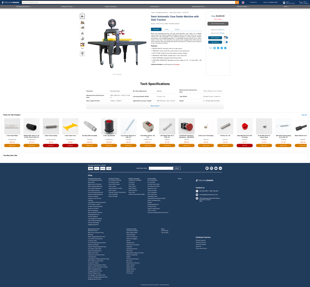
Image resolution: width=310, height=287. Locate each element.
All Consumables (152, 180)
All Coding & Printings (115, 180)
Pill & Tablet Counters (94, 204)
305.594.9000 (203, 191)
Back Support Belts (132, 232)
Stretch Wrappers (93, 216)
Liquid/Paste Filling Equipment (97, 202)
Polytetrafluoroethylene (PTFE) (156, 198)
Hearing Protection (132, 249)
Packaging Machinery (162, 12)
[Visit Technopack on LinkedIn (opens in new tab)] (220, 168)
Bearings (90, 234)
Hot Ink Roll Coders (114, 184)
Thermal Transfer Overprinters (117, 192)
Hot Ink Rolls (151, 182)
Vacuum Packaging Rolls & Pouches (158, 212)
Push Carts (132, 192)
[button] (243, 2)
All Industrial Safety (132, 230)
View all (304, 115)
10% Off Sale (164, 230)
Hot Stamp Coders (114, 182)
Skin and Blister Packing (95, 212)
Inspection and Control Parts (96, 255)
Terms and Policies (201, 248)
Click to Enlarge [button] (117, 74)
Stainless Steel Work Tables (137, 194)
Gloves (128, 240)
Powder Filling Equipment (95, 206)
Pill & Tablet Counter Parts (95, 261)
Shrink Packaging (93, 210)
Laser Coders (112, 190)
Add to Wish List (215, 42)
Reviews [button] (177, 29)
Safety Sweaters (131, 269)
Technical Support (201, 244)
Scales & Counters (93, 208)
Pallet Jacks (132, 186)
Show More (155, 106)
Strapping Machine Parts (95, 271)
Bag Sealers (91, 182)
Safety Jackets (131, 265)
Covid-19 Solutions (132, 236)
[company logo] (10, 2)
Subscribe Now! (141, 168)
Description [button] (156, 29)
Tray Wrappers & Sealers (95, 218)
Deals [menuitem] (285, 6)
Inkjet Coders (112, 186)
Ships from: (218, 29)
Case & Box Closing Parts (95, 238)
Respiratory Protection (133, 263)
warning (177, 64)
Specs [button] (166, 29)
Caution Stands (131, 234)
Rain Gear (129, 261)
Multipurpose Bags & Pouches (135, 253)
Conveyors (132, 182)
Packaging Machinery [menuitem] (22, 6)
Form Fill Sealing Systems (95, 192)
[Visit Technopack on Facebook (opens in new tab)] (207, 168)
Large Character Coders (115, 188)
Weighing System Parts (94, 279)
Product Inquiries (201, 240)
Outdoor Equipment (132, 255)
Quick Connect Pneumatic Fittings (98, 267)
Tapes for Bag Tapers (154, 208)
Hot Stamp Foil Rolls (154, 186)
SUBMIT (176, 168)
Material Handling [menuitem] (110, 6)
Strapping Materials (153, 204)
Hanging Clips (131, 242)
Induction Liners (152, 188)
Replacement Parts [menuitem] (198, 6)
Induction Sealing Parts (94, 251)
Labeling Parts (92, 257)
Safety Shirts (130, 267)
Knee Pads (130, 251)
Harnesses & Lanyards (133, 244)
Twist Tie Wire (152, 210)
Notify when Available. (218, 23)
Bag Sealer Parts (93, 230)
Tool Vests (130, 273)
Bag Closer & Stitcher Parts (96, 232)
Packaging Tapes (152, 196)
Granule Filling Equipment (95, 194)
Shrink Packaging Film (154, 200)
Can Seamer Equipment (94, 188)
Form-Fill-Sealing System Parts (97, 242)
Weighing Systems (93, 224)
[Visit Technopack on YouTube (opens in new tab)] (216, 168)
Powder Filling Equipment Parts (97, 265)
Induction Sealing (93, 196)
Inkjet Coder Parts (93, 253)
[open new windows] (214, 48)
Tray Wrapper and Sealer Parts (96, 275)
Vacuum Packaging (93, 222)
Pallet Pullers (132, 188)
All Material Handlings (135, 180)
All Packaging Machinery (95, 180)
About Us (198, 246)
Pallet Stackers (133, 190)
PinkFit (129, 257)
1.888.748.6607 (213, 191)
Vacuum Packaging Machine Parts (98, 277)
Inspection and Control (94, 198)
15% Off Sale (164, 232)
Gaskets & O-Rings (93, 244)
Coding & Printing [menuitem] (66, 6)
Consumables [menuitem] (154, 6)
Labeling (90, 200)
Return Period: (218, 33)
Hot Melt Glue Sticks (154, 184)
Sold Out (51, 145)
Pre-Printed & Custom (133, 259)
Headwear (129, 247)
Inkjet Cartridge (113, 196)
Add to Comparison (215, 37)
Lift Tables (132, 184)
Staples (150, 202)
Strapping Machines (93, 214)
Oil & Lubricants (152, 194)
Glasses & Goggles (132, 238)
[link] (253, 2)
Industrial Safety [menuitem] (242, 6)
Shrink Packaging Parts (94, 269)
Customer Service (201, 242)
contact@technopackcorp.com (208, 194)
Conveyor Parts (92, 240)
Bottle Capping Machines (95, 186)
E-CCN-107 (185, 12)
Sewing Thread (152, 206)
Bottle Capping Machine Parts (96, 236)
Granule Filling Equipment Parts (97, 247)
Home (153, 12)
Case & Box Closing (175, 12)
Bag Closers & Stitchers (95, 184)
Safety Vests (130, 271)
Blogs (179, 178)
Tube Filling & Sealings (94, 220)
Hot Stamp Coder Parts (94, 249)
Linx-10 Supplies (113, 194)
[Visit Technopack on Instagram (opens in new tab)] (211, 168)
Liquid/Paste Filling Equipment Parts (98, 259)
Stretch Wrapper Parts (94, 273)
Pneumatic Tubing (93, 263)
